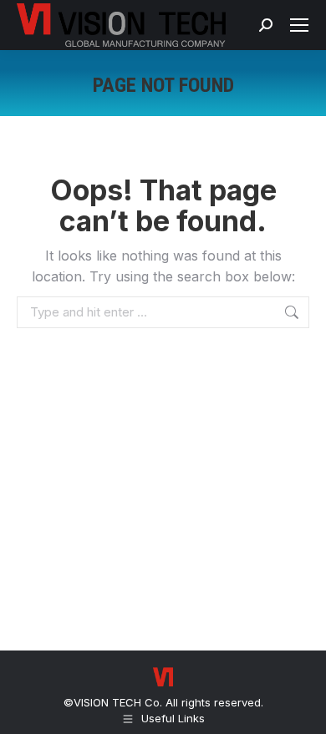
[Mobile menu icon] (299, 25)
